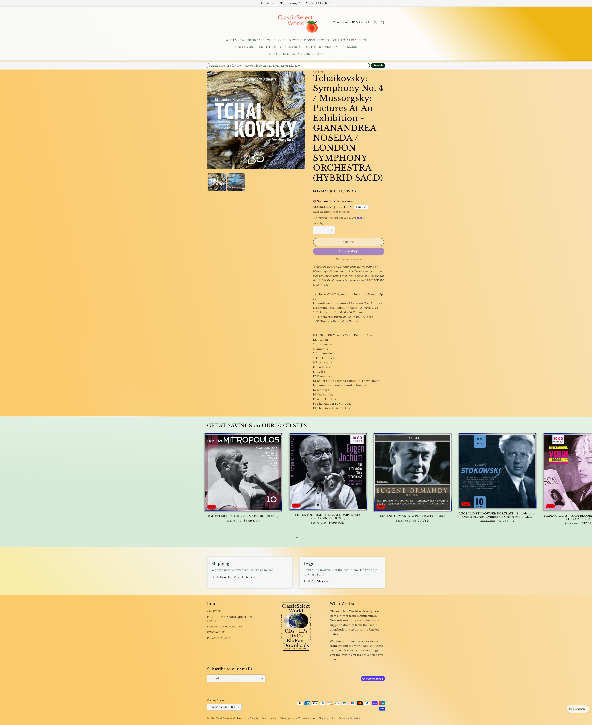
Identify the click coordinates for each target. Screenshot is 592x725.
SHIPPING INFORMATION (224, 626)
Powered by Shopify (247, 718)
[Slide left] (289, 538)
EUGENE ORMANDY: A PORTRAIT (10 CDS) (412, 516)
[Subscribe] (261, 678)
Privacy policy (287, 718)
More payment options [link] (348, 259)
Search (378, 65)
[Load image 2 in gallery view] (236, 182)
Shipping (318, 212)
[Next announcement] (384, 3)
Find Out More (314, 581)
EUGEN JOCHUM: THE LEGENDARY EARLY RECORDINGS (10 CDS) (328, 516)
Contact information (350, 718)
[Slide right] (303, 538)
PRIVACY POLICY (218, 638)
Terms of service (307, 718)
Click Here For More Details (232, 577)
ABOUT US (214, 611)
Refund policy (269, 718)
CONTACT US (216, 632)
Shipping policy (327, 718)
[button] (367, 22)
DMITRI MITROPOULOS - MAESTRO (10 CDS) (243, 516)
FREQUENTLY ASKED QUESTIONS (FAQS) (230, 619)
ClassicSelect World (226, 718)
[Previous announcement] (208, 3)
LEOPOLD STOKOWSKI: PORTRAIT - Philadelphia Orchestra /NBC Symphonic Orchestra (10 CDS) (497, 515)
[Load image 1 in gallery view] (217, 182)
